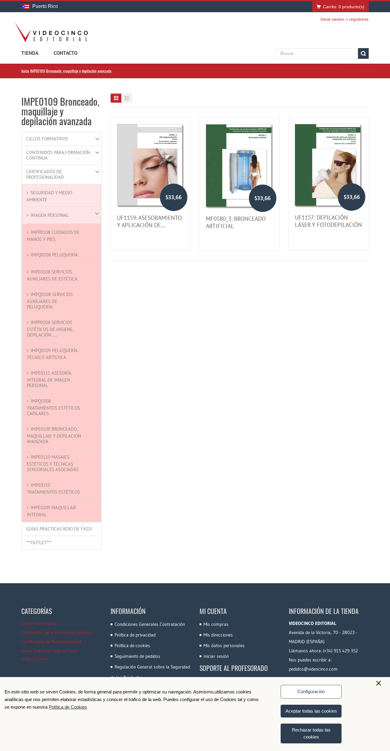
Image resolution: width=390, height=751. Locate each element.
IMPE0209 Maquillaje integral (51, 511)
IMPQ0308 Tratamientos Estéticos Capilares (53, 407)
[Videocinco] (51, 32)
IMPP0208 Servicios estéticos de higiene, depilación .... (50, 328)
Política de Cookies (68, 707)
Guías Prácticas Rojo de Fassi (59, 529)
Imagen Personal (49, 215)
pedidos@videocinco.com (313, 669)
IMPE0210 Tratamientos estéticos (53, 488)
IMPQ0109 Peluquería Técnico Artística (52, 353)
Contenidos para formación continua (58, 155)
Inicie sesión (332, 19)
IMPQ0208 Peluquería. (55, 255)
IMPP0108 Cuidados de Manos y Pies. (53, 235)
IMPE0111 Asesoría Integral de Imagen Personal (49, 379)
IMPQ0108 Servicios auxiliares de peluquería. (50, 300)
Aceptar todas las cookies (311, 711)
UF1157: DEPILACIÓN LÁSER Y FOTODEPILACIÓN (328, 221)
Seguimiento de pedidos (137, 656)
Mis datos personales (224, 645)
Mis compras (216, 624)
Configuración (311, 691)
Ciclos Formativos (47, 139)
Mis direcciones (218, 635)
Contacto (65, 53)
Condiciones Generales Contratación (150, 624)
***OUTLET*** (38, 542)
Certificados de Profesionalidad (45, 174)
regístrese (359, 19)
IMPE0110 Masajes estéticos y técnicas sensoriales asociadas (53, 463)
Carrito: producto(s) (343, 6)
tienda (29, 53)
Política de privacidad (135, 635)
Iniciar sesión (216, 656)
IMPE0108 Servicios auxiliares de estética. (52, 275)
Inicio (25, 71)
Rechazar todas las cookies (311, 733)
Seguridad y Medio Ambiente (49, 196)
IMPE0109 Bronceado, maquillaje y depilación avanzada (54, 435)
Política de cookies (132, 645)
